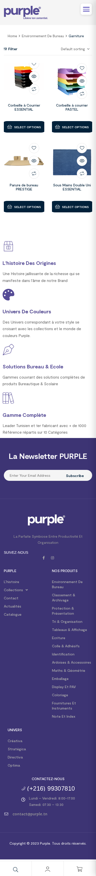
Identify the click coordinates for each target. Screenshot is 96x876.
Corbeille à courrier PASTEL (72, 107)
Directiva (15, 757)
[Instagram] (52, 557)
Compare (34, 89)
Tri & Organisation (67, 621)
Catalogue (13, 614)
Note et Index (63, 716)
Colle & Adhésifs (66, 646)
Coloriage (60, 695)
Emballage (60, 678)
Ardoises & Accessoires (71, 662)
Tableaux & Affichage (69, 629)
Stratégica (17, 749)
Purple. (45, 843)
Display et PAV (64, 687)
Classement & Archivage (63, 597)
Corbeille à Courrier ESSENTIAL (24, 107)
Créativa (15, 741)
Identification (63, 654)
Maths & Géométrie (68, 670)
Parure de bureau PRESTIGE (24, 187)
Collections (13, 590)
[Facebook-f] (43, 557)
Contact (11, 598)
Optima (14, 765)
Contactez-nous (48, 779)
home (12, 36)
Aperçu (34, 76)
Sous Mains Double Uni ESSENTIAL (72, 187)
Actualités (12, 606)
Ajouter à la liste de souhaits (34, 64)
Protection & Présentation (63, 610)
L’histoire (11, 581)
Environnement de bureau (43, 36)
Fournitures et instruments (64, 705)
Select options (27, 127)
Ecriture (58, 638)
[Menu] (86, 9)
